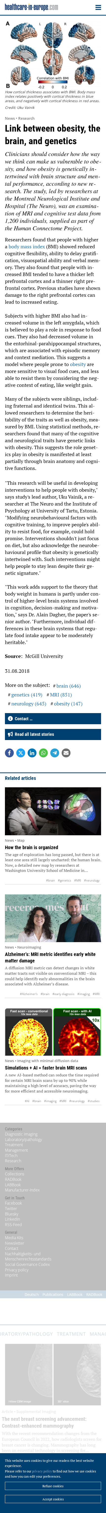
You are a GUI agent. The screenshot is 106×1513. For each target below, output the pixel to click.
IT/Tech (11, 1155)
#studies (94, 1101)
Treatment (14, 1144)
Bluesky (11, 1214)
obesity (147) (68, 703)
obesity (78, 364)
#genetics (64, 880)
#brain (50, 880)
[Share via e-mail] (66, 752)
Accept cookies (53, 1499)
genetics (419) (26, 694)
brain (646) (68, 685)
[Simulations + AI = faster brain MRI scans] (53, 1032)
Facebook (13, 1203)
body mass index (27, 246)
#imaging (83, 994)
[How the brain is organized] (53, 811)
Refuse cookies (53, 1486)
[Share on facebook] (9, 752)
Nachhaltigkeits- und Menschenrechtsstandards (28, 1256)
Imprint (11, 1275)
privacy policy (42, 1471)
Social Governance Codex (27, 1264)
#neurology (92, 880)
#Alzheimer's (29, 994)
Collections (14, 1174)
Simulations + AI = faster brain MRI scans (46, 1068)
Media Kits (14, 1237)
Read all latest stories (33, 734)
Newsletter (14, 1243)
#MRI (77, 880)
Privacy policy (16, 1270)
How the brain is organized (31, 847)
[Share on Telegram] (54, 752)
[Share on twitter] (20, 752)
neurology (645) (28, 703)
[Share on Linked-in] (32, 752)
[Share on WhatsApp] (43, 752)
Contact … (23, 718)
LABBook (13, 1184)
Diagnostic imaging (21, 1134)
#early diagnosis (63, 994)
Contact (11, 1248)
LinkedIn (12, 1219)
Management (16, 1150)
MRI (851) (61, 694)
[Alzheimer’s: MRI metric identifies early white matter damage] (53, 918)
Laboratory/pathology (23, 1139)
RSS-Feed (13, 1224)
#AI (27, 1101)
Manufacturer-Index (22, 1190)
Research (13, 1161)
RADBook (13, 1179)
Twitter (11, 1208)
